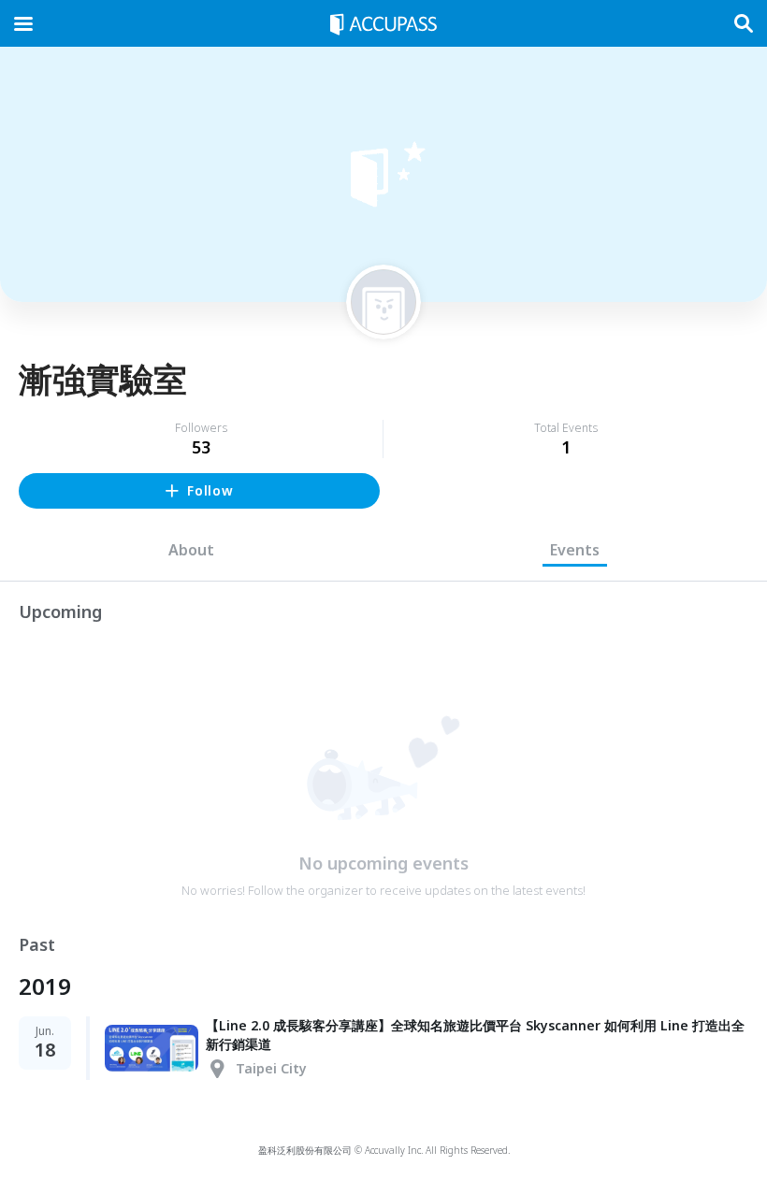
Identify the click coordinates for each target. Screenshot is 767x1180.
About (191, 550)
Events (575, 550)
